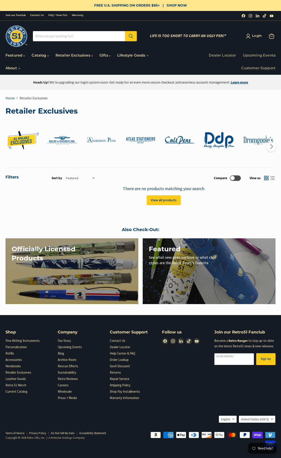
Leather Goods (15, 379)
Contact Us (37, 15)
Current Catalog (16, 391)
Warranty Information (124, 398)
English (225, 419)
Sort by (57, 178)
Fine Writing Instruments (22, 341)
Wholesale (65, 391)
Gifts (104, 55)
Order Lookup (119, 360)
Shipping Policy (120, 385)
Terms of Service (14, 433)
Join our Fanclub (15, 15)
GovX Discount (120, 366)
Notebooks (13, 366)
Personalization (16, 347)
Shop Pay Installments (125, 391)
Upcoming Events (259, 55)
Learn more (239, 82)
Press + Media (67, 398)
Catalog (39, 55)
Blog (61, 353)
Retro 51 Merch (15, 385)
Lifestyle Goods (131, 55)
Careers (63, 385)
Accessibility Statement (92, 433)
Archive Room (67, 360)
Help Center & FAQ (122, 353)
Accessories (13, 360)
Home (10, 98)
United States (255, 419)
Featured (14, 55)
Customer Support (258, 68)
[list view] (272, 178)
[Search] (131, 36)
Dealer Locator (222, 55)
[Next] (271, 146)
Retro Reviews (68, 379)
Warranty (77, 15)
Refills (9, 353)
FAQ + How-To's (57, 15)
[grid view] (266, 178)
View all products (164, 200)
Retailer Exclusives (73, 55)
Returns (115, 372)
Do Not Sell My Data (62, 433)
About (11, 68)
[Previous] (9, 146)
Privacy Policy (37, 433)
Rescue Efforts (68, 366)
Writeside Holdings (61, 438)
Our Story (64, 341)
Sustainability (67, 372)
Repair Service (119, 379)
